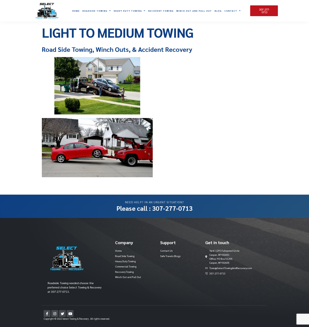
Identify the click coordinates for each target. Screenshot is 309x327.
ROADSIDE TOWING (94, 10)
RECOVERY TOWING (161, 10)
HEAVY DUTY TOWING (128, 10)
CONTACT (230, 10)
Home (76, 10)
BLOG (218, 10)
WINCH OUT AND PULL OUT (194, 10)
